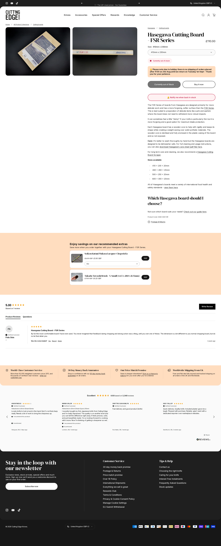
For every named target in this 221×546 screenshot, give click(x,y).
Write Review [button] (207, 306)
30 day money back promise (116, 467)
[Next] (139, 3)
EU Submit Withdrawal (113, 507)
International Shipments (114, 483)
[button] (7, 417)
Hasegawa (151, 28)
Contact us (164, 467)
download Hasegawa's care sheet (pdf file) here (181, 147)
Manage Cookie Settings (115, 503)
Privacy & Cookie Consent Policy (119, 499)
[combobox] (202, 3)
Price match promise (113, 475)
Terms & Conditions (112, 495)
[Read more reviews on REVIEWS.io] (203, 439)
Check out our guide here (195, 212)
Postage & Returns (158, 222)
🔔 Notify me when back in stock (181, 97)
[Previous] (81, 3)
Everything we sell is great (115, 487)
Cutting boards (38, 24)
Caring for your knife (169, 475)
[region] (110, 416)
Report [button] (54, 341)
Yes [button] (49, 341)
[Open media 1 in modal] (38, 51)
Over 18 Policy (110, 479)
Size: (158, 47)
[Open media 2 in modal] (105, 51)
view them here (171, 187)
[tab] (13, 317)
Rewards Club (109, 491)
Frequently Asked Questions (172, 483)
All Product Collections (21, 24)
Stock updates (166, 487)
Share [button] (60, 341)
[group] (18, 305)
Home (8, 24)
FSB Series (209, 108)
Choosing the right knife (170, 471)
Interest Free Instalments (171, 479)
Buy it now (198, 84)
